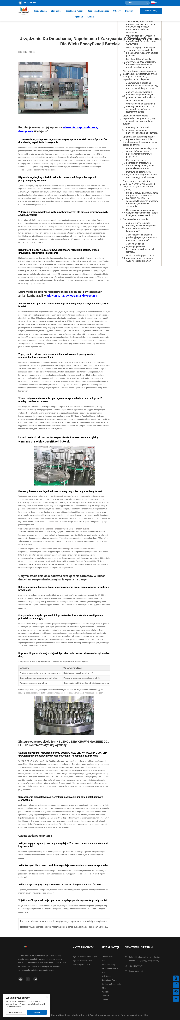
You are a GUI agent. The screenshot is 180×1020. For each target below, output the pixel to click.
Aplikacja (79, 17)
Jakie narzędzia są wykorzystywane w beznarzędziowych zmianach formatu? (140, 247)
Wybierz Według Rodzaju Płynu (85, 957)
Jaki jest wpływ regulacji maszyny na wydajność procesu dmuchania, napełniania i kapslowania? (141, 227)
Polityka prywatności (132, 1015)
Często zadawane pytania (135, 219)
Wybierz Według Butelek (82, 961)
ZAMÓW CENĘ (151, 11)
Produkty (129, 11)
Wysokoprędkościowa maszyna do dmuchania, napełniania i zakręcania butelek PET (71, 927)
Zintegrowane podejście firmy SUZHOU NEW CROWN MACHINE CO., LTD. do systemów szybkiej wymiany (139, 185)
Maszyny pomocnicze (81, 964)
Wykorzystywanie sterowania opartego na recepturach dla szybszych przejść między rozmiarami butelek (140, 107)
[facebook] (28, 979)
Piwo (104, 961)
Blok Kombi (56, 11)
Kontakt (90, 17)
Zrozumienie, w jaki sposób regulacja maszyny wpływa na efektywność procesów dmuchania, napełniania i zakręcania (141, 26)
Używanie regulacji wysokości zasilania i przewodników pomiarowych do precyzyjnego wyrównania (141, 39)
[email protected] (30, 3)
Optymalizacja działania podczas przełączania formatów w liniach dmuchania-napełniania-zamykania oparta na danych (140, 140)
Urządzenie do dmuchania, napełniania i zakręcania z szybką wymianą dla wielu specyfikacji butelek (139, 119)
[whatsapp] (35, 979)
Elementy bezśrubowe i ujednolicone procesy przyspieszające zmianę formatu (142, 130)
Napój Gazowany (108, 964)
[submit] (147, 3)
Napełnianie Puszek (74, 11)
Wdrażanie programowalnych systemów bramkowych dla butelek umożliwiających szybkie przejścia (142, 51)
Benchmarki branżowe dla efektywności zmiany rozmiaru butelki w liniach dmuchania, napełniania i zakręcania (141, 63)
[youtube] (20, 979)
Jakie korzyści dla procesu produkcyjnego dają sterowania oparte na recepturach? (141, 237)
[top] (176, 999)
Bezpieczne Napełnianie (98, 11)
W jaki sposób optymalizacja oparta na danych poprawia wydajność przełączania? (140, 258)
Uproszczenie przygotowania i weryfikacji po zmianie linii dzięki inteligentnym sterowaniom (142, 213)
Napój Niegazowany (110, 968)
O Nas (116, 11)
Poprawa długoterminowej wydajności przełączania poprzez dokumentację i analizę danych (142, 175)
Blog (103, 972)
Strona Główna (40, 11)
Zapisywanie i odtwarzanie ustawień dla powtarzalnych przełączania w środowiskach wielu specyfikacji (140, 96)
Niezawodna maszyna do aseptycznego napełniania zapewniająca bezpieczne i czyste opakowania (78, 921)
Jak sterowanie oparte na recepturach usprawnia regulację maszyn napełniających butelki (142, 86)
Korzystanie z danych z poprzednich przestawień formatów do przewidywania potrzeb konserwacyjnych (140, 164)
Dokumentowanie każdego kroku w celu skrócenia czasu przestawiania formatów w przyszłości (142, 152)
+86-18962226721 (136, 966)
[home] (23, 11)
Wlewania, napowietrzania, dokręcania (72, 295)
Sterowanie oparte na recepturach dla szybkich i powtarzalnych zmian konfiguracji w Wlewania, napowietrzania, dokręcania (140, 75)
